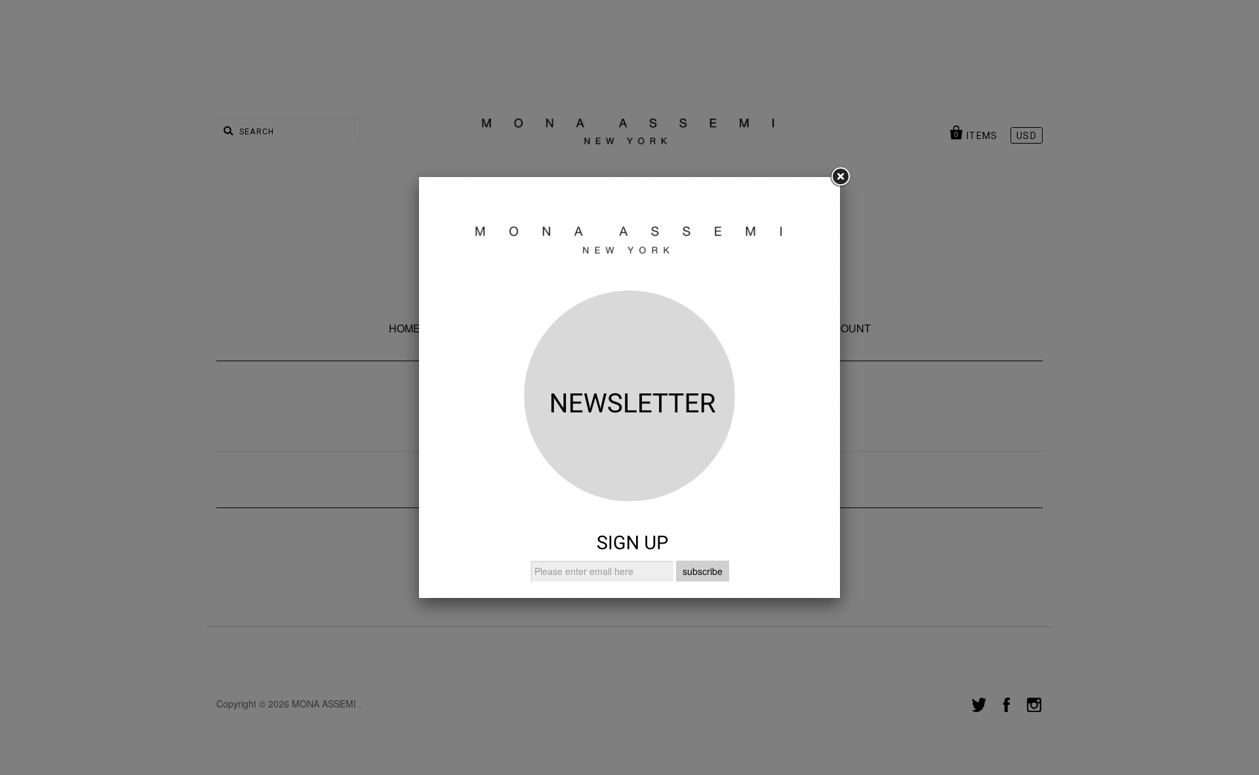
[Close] (840, 177)
